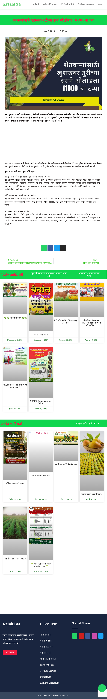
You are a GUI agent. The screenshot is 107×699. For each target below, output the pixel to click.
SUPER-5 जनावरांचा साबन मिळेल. (40, 402)
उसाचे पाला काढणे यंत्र (41, 475)
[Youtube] (81, 636)
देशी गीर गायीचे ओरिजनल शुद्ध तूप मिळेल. (66, 322)
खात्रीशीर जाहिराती (48, 658)
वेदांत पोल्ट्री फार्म (41, 335)
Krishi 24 (12, 4)
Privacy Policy (47, 664)
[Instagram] (94, 636)
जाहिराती (36, 4)
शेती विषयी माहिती (67, 4)
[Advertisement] (53, 142)
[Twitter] (100, 636)
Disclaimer (45, 676)
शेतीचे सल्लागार (46, 646)
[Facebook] (87, 636)
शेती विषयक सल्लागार (86, 4)
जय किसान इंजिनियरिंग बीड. (66, 465)
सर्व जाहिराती (45, 652)
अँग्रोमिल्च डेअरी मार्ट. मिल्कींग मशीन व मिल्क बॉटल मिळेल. (91, 323)
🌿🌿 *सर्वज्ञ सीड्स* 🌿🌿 (15, 318)
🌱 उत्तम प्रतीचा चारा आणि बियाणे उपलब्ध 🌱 (41, 565)
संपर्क (100, 4)
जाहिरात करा (45, 634)
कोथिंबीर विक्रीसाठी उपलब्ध (15, 559)
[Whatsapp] (44, 248)
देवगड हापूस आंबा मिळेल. (91, 494)
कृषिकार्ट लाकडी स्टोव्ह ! (15, 483)
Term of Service (48, 670)
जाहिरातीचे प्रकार (50, 4)
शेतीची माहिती (46, 640)
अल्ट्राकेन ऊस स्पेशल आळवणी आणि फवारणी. (15, 386)
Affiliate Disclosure (49, 682)
